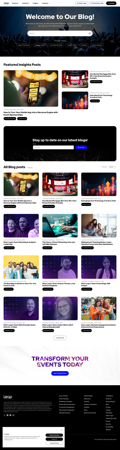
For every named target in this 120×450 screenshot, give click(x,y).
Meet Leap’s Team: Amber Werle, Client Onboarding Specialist (57, 326)
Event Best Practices (10, 118)
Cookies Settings (54, 443)
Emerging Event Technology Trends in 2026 (101, 96)
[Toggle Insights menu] (38, 3)
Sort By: (104, 167)
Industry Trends (22, 118)
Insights (35, 3)
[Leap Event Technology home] (6, 3)
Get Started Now (60, 373)
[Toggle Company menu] (49, 3)
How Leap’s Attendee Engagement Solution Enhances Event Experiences (98, 326)
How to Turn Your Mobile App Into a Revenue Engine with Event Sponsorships (31, 113)
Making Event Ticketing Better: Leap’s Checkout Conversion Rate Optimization (97, 243)
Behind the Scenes (48, 330)
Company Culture (9, 247)
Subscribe (81, 147)
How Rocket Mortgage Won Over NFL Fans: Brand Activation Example (103, 76)
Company (45, 3)
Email (34, 144)
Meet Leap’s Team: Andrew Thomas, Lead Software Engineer (58, 285)
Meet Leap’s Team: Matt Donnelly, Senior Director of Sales (20, 326)
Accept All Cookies (54, 435)
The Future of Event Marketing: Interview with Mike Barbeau (58, 243)
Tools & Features (86, 330)
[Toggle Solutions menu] (19, 3)
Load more (60, 338)
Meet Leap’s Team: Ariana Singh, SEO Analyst (95, 285)
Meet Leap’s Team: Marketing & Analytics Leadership (20, 243)
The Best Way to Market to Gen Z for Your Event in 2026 (20, 285)
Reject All (54, 439)
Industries (25, 3)
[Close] (62, 430)
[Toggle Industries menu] (29, 3)
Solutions (15, 3)
